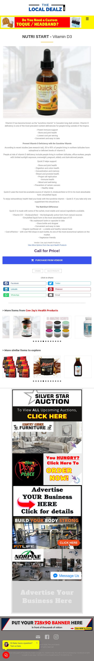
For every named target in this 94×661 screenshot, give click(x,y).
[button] (47, 260)
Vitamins (38, 271)
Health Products (53, 271)
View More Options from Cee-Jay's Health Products (47, 245)
